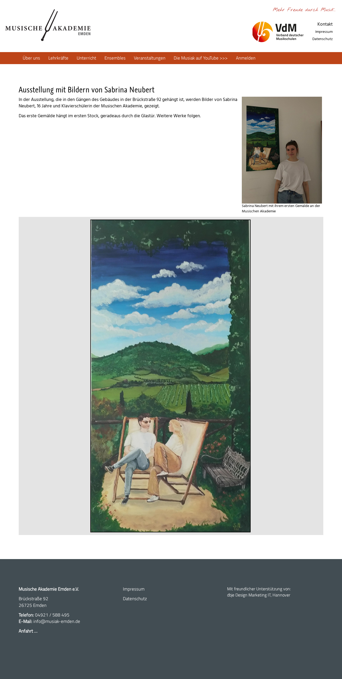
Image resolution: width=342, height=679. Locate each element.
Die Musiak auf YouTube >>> (201, 57)
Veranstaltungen (149, 57)
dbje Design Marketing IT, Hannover (258, 595)
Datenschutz (322, 39)
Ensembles (115, 57)
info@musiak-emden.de (56, 621)
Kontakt (325, 24)
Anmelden (245, 57)
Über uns (31, 57)
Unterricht (86, 57)
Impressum (324, 32)
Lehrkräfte (58, 57)
